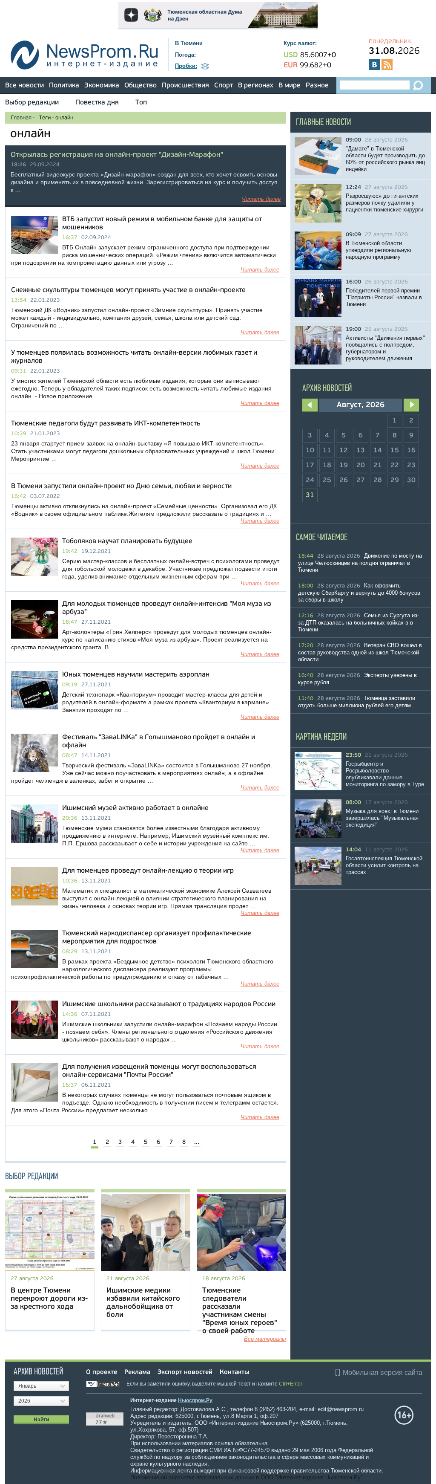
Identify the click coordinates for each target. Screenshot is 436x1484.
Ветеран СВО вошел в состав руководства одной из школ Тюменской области (360, 652)
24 (310, 480)
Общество (140, 85)
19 (343, 465)
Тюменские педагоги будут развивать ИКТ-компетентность (106, 423)
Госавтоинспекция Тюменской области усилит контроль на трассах (384, 865)
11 (327, 450)
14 (377, 450)
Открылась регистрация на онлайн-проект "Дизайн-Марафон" (117, 155)
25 (327, 480)
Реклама (137, 1372)
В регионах (255, 85)
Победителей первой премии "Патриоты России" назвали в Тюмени (384, 297)
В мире (289, 85)
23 (411, 465)
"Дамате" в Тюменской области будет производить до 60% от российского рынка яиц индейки (385, 158)
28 (377, 480)
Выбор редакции (32, 102)
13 (360, 450)
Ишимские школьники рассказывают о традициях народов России (168, 1004)
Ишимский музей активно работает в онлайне (135, 808)
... (196, 1142)
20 (360, 465)
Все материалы (265, 1339)
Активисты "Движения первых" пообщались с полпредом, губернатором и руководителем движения (385, 348)
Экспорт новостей (185, 1372)
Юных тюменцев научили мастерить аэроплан (135, 674)
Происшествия (185, 85)
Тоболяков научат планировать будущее (127, 541)
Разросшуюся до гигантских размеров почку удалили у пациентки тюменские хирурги (384, 203)
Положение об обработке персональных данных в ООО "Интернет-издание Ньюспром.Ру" (246, 1477)
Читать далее (261, 199)
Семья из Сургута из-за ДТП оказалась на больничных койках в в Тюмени (358, 622)
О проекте (101, 1372)
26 (343, 480)
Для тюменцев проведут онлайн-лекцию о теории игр (148, 871)
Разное (317, 85)
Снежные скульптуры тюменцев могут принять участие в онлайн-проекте (128, 290)
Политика (64, 85)
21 (377, 465)
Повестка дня (97, 102)
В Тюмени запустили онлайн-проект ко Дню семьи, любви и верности (121, 486)
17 (310, 465)
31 (310, 495)
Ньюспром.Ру (195, 1400)
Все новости (24, 85)
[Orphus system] (105, 1384)
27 (360, 480)
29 (394, 480)
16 (411, 450)
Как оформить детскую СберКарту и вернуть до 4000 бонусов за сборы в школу (359, 592)
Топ (141, 102)
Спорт (223, 85)
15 (394, 450)
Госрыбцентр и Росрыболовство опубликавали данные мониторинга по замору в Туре (385, 774)
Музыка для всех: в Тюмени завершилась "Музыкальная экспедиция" (382, 818)
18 (327, 465)
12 (343, 450)
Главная (21, 118)
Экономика (101, 85)
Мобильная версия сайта (382, 1372)
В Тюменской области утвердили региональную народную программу (378, 250)
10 (310, 450)
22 (394, 465)
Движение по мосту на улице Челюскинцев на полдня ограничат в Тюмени (360, 563)
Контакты (234, 1372)
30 (411, 480)
